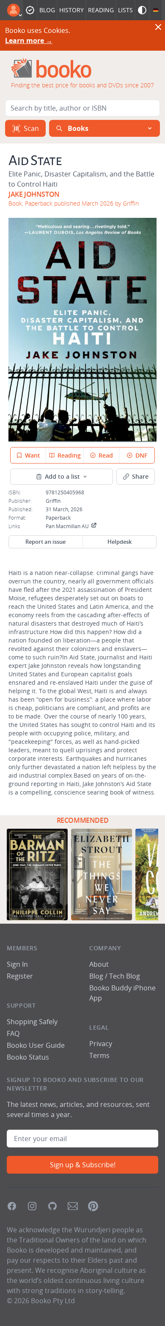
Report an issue (45, 541)
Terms (99, 1055)
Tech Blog (124, 976)
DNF (141, 455)
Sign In (17, 964)
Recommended (83, 820)
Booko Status (28, 1057)
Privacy (100, 1043)
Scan (31, 128)
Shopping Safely (32, 1021)
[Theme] (142, 10)
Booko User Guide (36, 1045)
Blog (47, 10)
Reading (101, 10)
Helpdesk (119, 541)
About (99, 964)
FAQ (13, 1033)
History (71, 10)
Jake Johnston (34, 194)
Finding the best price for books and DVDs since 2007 (82, 85)
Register (20, 976)
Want (32, 455)
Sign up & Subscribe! (83, 1164)
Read (106, 455)
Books (78, 128)
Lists (125, 10)
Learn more (28, 40)
